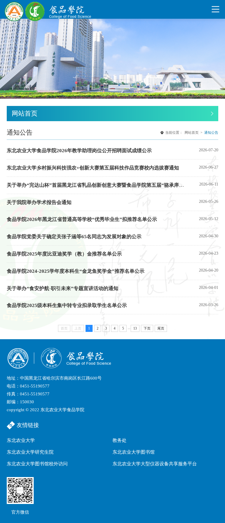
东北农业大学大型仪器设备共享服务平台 (154, 463)
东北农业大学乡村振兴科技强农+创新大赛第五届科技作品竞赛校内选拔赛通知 (93, 168)
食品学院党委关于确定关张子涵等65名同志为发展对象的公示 (74, 236)
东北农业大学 (21, 440)
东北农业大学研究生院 (30, 452)
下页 (147, 328)
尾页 (160, 328)
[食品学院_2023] (48, 9)
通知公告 (211, 133)
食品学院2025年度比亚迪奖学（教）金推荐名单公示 (64, 254)
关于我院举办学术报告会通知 (39, 202)
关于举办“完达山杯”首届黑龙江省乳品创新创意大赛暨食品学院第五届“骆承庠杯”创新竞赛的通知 (114, 185)
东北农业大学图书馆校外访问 (37, 463)
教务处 (119, 440)
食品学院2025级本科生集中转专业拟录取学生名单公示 (67, 305)
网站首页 (192, 133)
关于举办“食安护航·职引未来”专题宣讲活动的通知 (62, 288)
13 (135, 328)
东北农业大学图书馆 (133, 452)
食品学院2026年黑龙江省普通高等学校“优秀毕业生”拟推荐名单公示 (82, 219)
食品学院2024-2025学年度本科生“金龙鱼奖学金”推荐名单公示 (75, 271)
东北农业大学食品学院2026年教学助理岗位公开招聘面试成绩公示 (79, 150)
